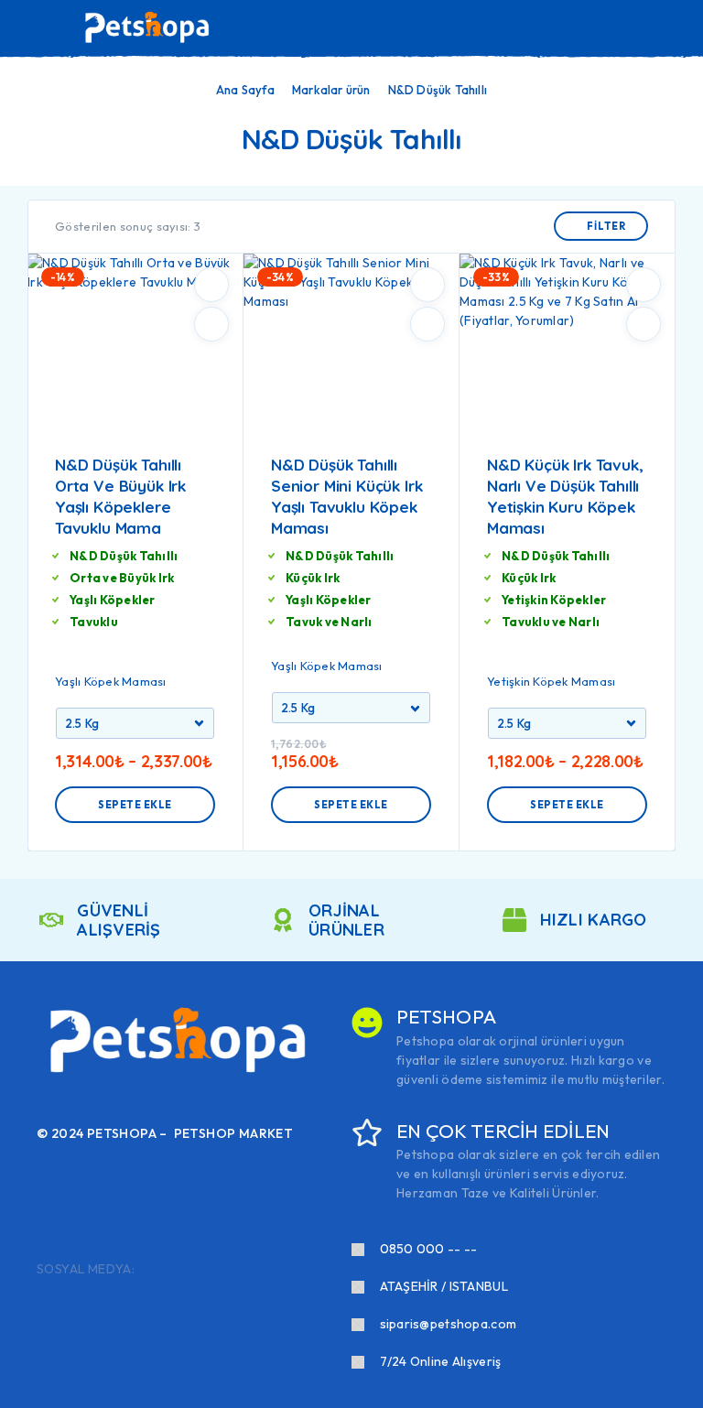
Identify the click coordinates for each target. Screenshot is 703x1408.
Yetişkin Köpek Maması (551, 681)
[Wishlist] (646, 28)
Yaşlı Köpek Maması (111, 681)
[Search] (587, 29)
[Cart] (676, 27)
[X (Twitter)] (210, 1269)
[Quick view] (211, 324)
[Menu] (39, 27)
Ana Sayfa (245, 89)
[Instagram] (181, 1269)
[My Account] (617, 28)
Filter (606, 226)
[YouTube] (239, 1269)
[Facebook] (152, 1269)
